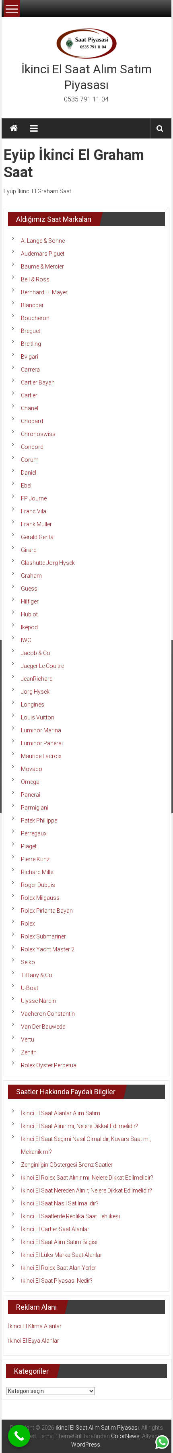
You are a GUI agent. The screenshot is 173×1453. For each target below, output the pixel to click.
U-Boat (29, 988)
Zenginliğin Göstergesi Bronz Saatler (67, 1165)
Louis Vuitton (37, 717)
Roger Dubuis (38, 885)
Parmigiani (34, 807)
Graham (31, 576)
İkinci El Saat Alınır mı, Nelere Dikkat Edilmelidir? (79, 1126)
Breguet (30, 331)
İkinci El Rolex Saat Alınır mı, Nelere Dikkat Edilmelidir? (87, 1177)
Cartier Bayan (38, 382)
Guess (29, 588)
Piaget (29, 846)
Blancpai (32, 305)
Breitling (31, 344)
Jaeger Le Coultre (42, 666)
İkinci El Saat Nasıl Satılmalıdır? (60, 1203)
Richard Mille (37, 872)
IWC (26, 640)
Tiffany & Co (36, 975)
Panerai (30, 795)
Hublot (29, 614)
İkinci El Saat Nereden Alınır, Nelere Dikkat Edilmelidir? (86, 1190)
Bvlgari (29, 356)
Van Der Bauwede (43, 1026)
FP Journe (34, 498)
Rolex (28, 923)
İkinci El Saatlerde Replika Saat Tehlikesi (70, 1216)
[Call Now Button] (19, 1436)
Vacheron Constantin (48, 1014)
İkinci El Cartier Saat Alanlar (55, 1229)
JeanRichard (37, 679)
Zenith (29, 1052)
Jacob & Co (35, 653)
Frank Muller (36, 524)
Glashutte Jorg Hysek (48, 563)
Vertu (27, 1039)
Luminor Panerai (42, 743)
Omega (30, 782)
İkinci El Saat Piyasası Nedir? (57, 1280)
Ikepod (29, 627)
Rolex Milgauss (40, 898)
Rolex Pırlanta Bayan (47, 910)
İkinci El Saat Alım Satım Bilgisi (59, 1242)
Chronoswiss (38, 434)
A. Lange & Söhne (43, 241)
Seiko (28, 962)
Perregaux (34, 833)
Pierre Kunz (35, 859)
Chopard (32, 421)
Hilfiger (30, 601)
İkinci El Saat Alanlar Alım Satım (60, 1113)
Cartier (29, 395)
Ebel (26, 485)
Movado (31, 769)
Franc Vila (33, 511)
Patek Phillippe (39, 820)
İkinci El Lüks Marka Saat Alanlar (61, 1255)
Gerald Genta (37, 537)
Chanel (29, 408)
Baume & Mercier (42, 266)
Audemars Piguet (42, 253)
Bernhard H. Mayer (44, 292)
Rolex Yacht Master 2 (47, 949)
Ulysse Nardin (38, 1001)
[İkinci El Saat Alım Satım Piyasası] (14, 128)
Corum (30, 460)
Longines (32, 704)
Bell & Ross (35, 279)
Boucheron (35, 318)
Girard (29, 550)
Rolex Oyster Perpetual (49, 1065)
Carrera (30, 369)
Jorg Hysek (35, 691)
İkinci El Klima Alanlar (35, 1326)
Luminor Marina (41, 730)
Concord (32, 447)
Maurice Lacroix (41, 756)
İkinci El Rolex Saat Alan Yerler (58, 1268)
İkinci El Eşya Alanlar (33, 1340)
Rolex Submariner (43, 936)
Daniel (28, 472)
